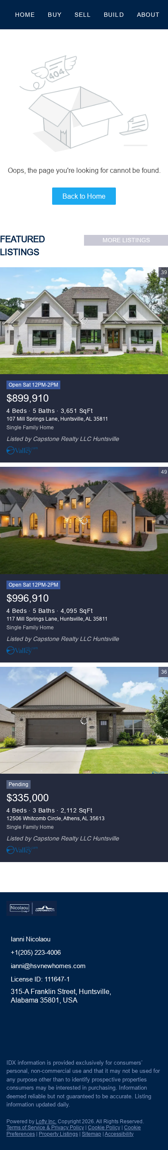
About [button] (148, 14)
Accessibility (119, 1134)
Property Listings (58, 1134)
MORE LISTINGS (126, 240)
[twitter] (27, 1033)
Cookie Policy (104, 1127)
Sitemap (91, 1134)
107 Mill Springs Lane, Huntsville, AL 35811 (57, 419)
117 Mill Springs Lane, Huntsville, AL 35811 (57, 619)
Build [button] (114, 14)
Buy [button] (54, 14)
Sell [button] (83, 14)
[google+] (62, 1033)
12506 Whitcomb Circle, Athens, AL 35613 (55, 818)
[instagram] (44, 1033)
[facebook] (10, 1033)
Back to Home (84, 196)
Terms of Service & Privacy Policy (45, 1127)
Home (25, 14)
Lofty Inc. (46, 1121)
